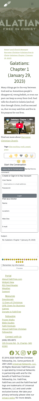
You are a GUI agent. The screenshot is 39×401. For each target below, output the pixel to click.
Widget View (8, 282)
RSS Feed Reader (10, 285)
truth (22, 146)
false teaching (14, 146)
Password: (6, 188)
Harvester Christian (11, 52)
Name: (4, 203)
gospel (27, 146)
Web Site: (6, 219)
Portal (8, 275)
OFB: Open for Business (13, 305)
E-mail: (4, 226)
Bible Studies (8, 322)
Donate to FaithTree (11, 311)
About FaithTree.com (12, 279)
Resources (10, 296)
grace (6, 149)
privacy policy (8, 397)
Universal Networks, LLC (24, 363)
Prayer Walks (8, 319)
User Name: (7, 180)
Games (5, 308)
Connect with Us (13, 336)
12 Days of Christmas (12, 302)
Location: (5, 211)
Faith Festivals (8, 325)
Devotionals (8, 299)
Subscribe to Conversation (12, 169)
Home (6, 49)
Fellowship (10, 316)
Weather (6, 288)
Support (6, 291)
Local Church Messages (19, 49)
